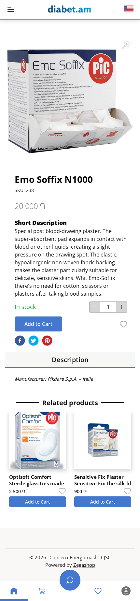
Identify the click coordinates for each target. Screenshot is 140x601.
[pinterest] (47, 340)
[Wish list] (123, 324)
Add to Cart (38, 324)
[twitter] (33, 340)
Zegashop (84, 565)
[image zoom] (125, 45)
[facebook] (20, 340)
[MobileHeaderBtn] (11, 9)
